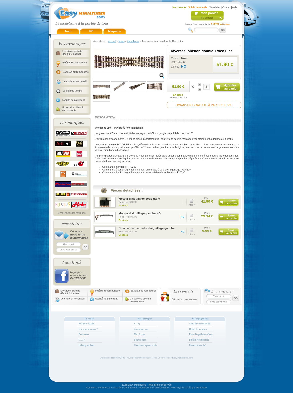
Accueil (112, 41)
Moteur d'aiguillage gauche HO (140, 213)
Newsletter (214, 7)
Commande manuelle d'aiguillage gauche (147, 228)
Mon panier (209, 13)
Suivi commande (197, 7)
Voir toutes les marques (73, 213)
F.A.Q (137, 323)
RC (91, 31)
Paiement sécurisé (197, 345)
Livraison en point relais (145, 345)
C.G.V (82, 339)
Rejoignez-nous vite (78, 275)
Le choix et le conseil (75, 81)
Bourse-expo (140, 339)
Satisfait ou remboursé (76, 72)
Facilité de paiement (73, 100)
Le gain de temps (72, 90)
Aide (234, 7)
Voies (122, 41)
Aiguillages (133, 41)
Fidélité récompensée (199, 339)
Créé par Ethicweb (196, 387)
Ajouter (231, 202)
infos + (192, 205)
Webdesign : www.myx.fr (170, 387)
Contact (226, 7)
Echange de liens (86, 345)
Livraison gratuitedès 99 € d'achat (72, 52)
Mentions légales (87, 323)
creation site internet (125, 387)
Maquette (114, 31)
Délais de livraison (198, 329)
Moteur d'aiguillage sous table (139, 198)
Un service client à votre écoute (72, 109)
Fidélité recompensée (74, 62)
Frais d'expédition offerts (201, 334)
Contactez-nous (141, 329)
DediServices (146, 387)
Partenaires (84, 334)
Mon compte (179, 7)
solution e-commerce (98, 387)
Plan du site (139, 334)
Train (68, 31)
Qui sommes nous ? (88, 329)
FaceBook (72, 262)
